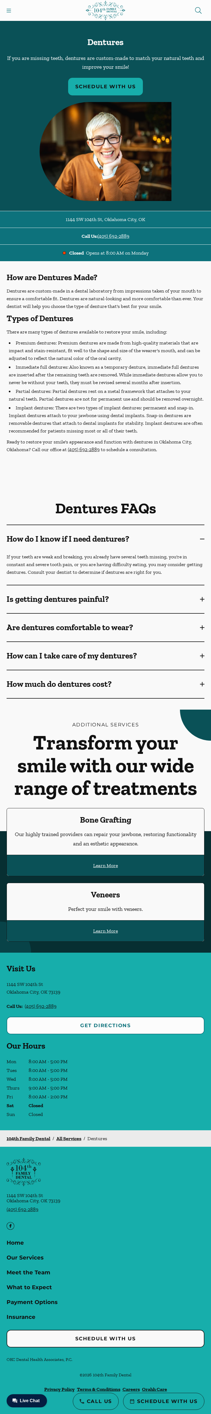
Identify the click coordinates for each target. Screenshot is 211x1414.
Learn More (105, 865)
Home (15, 1242)
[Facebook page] (10, 1226)
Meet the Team (28, 1272)
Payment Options (32, 1302)
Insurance (21, 1317)
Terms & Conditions (98, 1389)
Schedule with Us (105, 87)
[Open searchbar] (198, 10)
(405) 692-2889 (113, 236)
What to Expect (29, 1287)
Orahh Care (154, 1389)
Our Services (25, 1257)
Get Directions (105, 1025)
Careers (131, 1389)
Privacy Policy (59, 1389)
